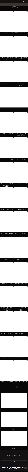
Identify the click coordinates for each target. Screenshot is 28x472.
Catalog (14, 410)
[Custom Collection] (14, 419)
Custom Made (14, 429)
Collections (14, 6)
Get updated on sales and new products (13, 455)
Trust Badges (14, 461)
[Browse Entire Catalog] (14, 400)
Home (12, 6)
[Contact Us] (14, 438)
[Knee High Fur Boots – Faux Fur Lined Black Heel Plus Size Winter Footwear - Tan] (6, 135)
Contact (14, 448)
